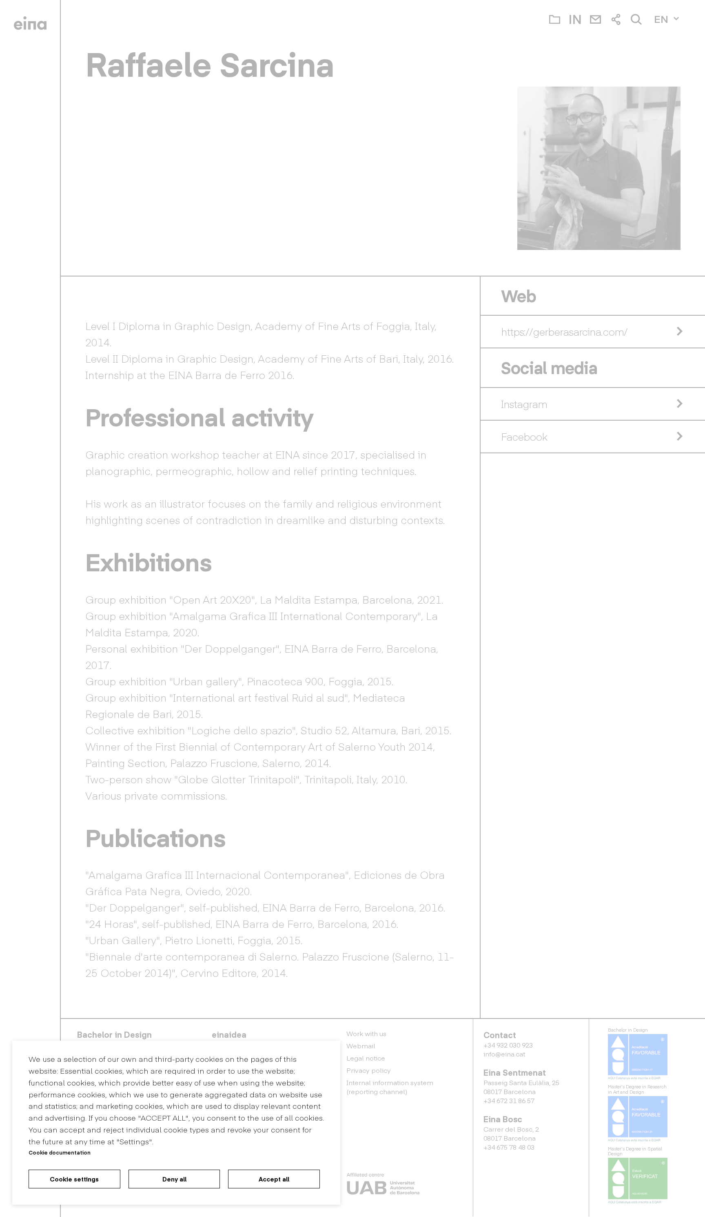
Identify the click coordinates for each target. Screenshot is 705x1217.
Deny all (174, 1179)
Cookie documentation (60, 1152)
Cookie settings (74, 1179)
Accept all (274, 1179)
